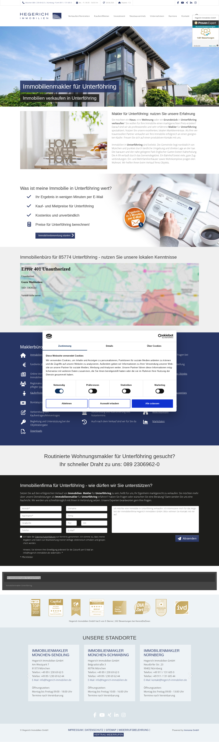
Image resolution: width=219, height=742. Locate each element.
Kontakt (185, 16)
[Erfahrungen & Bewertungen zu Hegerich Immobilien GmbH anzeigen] (205, 31)
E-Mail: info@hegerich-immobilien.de (51, 680)
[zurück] (29, 676)
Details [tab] (109, 346)
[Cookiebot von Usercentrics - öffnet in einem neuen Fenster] (160, 336)
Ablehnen (67, 403)
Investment (119, 16)
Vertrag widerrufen (108, 734)
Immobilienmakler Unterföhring (19, 585)
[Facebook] (178, 2)
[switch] (92, 391)
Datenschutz (94, 730)
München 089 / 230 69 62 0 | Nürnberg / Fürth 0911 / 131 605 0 (48, 2)
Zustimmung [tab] (65, 346)
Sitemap (111, 730)
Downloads (36, 430)
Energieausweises (177, 392)
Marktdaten (158, 421)
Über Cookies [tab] (154, 346)
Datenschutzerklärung (45, 536)
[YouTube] (182, 2)
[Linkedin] (191, 2)
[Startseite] (41, 16)
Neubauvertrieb (138, 16)
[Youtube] (102, 715)
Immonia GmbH (191, 730)
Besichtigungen (160, 411)
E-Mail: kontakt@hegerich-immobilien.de (165, 680)
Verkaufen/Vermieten (79, 16)
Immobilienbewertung (42, 354)
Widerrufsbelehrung (134, 730)
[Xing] (187, 2)
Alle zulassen (152, 403)
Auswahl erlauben (109, 403)
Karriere (173, 16)
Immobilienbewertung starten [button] (54, 235)
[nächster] (190, 676)
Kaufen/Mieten (101, 16)
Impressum (75, 730)
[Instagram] (195, 2)
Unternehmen (157, 16)
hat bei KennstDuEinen (109, 621)
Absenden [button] (190, 538)
